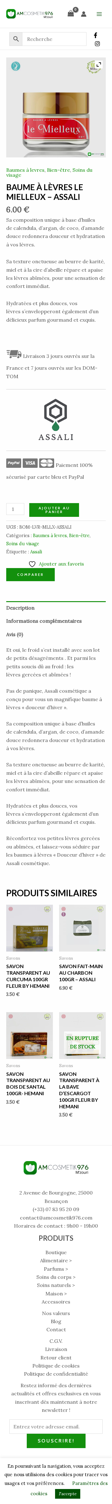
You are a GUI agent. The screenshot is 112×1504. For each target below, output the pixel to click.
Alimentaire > (56, 1260)
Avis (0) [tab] (14, 634)
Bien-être (58, 170)
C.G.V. (56, 1341)
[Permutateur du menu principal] (99, 13)
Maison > (56, 1293)
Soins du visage (22, 544)
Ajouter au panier (54, 510)
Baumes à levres (25, 170)
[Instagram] (97, 44)
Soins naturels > (56, 1285)
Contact (56, 1329)
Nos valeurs (56, 1313)
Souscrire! (56, 1441)
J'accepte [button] (68, 1494)
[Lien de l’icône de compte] (83, 14)
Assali (36, 552)
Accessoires (56, 1302)
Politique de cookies (56, 1366)
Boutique (56, 1252)
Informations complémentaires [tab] (44, 621)
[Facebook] (95, 35)
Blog (56, 1321)
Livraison (56, 1349)
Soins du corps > (56, 1277)
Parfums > (56, 1269)
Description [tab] (20, 608)
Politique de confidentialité (56, 1374)
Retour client (56, 1357)
